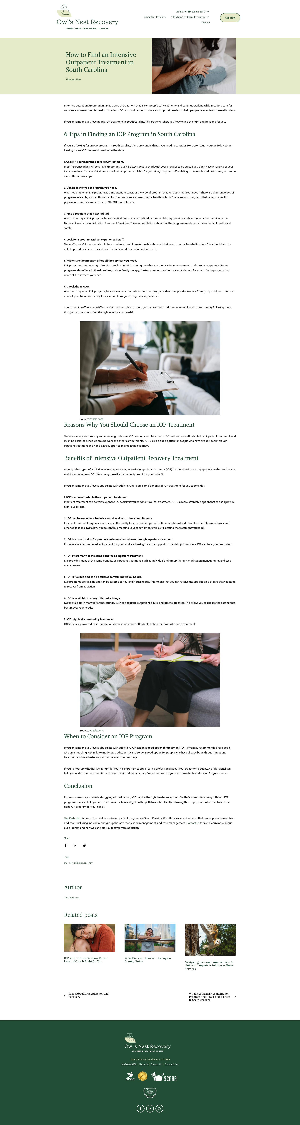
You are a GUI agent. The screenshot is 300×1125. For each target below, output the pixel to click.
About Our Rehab (153, 16)
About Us (143, 1064)
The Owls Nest (73, 79)
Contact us (193, 823)
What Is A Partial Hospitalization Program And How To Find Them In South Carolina (209, 997)
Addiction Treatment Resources (188, 16)
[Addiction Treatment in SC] (207, 11)
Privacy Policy (171, 1064)
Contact (206, 22)
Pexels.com (96, 419)
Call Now (230, 17)
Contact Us (156, 1064)
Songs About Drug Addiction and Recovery (88, 995)
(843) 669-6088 (129, 1064)
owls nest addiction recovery (78, 862)
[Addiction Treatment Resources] (207, 17)
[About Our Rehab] (165, 17)
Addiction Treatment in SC (190, 11)
